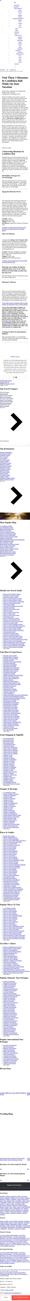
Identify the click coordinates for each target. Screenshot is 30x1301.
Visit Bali (7, 322)
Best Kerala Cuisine (8, 741)
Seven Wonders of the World (7, 545)
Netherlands (17, 1208)
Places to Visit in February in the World (13, 601)
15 (26, 1269)
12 (19, 1269)
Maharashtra (13, 1224)
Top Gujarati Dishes (8, 738)
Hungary (26, 1208)
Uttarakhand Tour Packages (10, 989)
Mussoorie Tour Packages (10, 1013)
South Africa (24, 1202)
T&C (8, 1274)
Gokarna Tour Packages (9, 1022)
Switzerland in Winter (9, 877)
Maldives (13, 1198)
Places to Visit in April (9, 613)
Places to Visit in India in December (12, 638)
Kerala (20, 10)
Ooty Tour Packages (8, 1019)
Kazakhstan (4, 1202)
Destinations (16, 6)
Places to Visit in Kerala (9, 909)
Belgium (19, 1213)
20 (7, 1271)
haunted (20, 47)
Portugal (9, 1205)
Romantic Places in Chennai (10, 657)
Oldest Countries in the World (11, 899)
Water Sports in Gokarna (9, 689)
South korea (19, 1210)
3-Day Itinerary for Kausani (10, 963)
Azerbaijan (13, 1213)
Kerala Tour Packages (9, 981)
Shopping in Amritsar (9, 761)
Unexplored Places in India (10, 896)
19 (5, 1271)
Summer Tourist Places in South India (13, 889)
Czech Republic (26, 1207)
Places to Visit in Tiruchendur (11, 827)
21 (9, 1271)
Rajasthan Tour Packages (10, 993)
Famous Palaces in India (6, 550)
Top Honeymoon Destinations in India (13, 696)
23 (14, 1271)
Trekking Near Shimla (9, 674)
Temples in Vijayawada (9, 806)
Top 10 (20, 57)
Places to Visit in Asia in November (12, 932)
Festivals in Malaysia (8, 822)
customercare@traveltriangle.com (12, 1293)
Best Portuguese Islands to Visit (11, 683)
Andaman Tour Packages (10, 990)
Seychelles (19, 1201)
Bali (20, 21)
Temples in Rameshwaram (10, 813)
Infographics (20, 48)
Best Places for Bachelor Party (11, 699)
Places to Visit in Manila (9, 869)
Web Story (17, 63)
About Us (2, 1272)
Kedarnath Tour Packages (10, 1014)
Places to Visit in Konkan (10, 854)
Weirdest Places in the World (10, 711)
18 (3, 1271)
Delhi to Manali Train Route (10, 723)
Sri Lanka (20, 23)
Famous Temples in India (6, 547)
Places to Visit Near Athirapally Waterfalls (14, 864)
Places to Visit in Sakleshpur (10, 858)
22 (12, 1271)
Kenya (11, 1208)
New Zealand (7, 1201)
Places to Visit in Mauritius (10, 918)
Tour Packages (4, 394)
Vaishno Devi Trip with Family (11, 824)
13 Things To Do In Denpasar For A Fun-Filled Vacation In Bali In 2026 (14, 261)
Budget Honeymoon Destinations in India (14, 698)
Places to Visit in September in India (12, 624)
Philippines (8, 1210)
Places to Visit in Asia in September (12, 627)
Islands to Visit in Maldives (10, 950)
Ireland (2, 1207)
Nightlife (20, 38)
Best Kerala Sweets (8, 743)
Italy (23, 1204)
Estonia (6, 1208)
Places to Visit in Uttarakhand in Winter (13, 860)
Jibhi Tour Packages (8, 1001)
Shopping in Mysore (8, 764)
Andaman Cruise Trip (9, 692)
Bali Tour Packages (8, 1047)
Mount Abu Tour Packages (10, 1002)
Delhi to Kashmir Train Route (11, 725)
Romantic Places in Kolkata (10, 658)
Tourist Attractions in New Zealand (12, 890)
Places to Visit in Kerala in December (13, 647)
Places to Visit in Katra (9, 855)
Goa (20, 13)
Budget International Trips (7, 529)
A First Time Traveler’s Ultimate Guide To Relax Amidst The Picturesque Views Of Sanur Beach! (15, 303)
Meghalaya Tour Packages (10, 1033)
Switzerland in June (8, 617)
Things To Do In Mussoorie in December (14, 645)
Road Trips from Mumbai (10, 664)
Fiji (22, 1208)
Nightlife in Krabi (8, 779)
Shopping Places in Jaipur (10, 771)
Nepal (19, 1196)
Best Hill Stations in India (7, 541)
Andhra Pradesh (4, 1222)
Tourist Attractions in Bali (10, 956)
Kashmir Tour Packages (9, 984)
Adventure (20, 37)
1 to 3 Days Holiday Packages (14, 1243)
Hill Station (20, 52)
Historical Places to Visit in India (11, 948)
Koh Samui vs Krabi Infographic (12, 713)
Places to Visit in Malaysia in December (13, 644)
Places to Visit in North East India (12, 934)
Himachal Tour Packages (9, 983)
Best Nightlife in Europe (9, 782)
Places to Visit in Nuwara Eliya (11, 867)
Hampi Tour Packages (9, 1008)
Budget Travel (20, 40)
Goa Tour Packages (8, 992)
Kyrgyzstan (3, 1205)
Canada (19, 1199)
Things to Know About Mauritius (12, 722)
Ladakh (6, 1221)
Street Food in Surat (8, 746)
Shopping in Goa (7, 755)
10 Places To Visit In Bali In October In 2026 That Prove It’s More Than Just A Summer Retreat (14, 229)
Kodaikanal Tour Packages (10, 1020)
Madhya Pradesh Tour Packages (11, 995)
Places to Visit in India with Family (12, 842)
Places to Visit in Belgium (10, 872)
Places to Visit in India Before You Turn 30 (14, 840)
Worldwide (18, 50)
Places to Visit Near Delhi (10, 843)
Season (16, 28)
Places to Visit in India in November (12, 928)
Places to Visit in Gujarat (9, 846)
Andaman (20, 16)
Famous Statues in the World (10, 710)
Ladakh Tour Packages (9, 986)
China (14, 1207)
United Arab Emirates (16, 1211)
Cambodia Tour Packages (10, 1057)
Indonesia (2, 1199)
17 (0, 1271)
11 (17, 1269)
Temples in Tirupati (8, 801)
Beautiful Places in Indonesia (11, 895)
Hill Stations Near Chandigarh (11, 667)
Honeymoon (16, 5)
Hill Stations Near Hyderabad (11, 669)
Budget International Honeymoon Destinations (12, 539)
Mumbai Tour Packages (9, 1030)
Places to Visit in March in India (11, 603)
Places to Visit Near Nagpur (10, 861)
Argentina (18, 1202)
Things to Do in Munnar (9, 962)
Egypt (18, 1198)
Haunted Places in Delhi (9, 701)
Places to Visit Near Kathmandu (11, 866)
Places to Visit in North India (7, 535)
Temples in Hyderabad (9, 798)
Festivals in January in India (10, 597)
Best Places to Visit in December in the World (15, 639)
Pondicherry (4, 1228)
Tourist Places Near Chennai (10, 883)
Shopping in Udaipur (8, 758)
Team (14, 1272)
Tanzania (6, 1211)
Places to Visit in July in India (11, 618)
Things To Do (18, 35)
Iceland (2, 1210)
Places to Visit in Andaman (10, 914)
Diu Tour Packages (8, 1027)
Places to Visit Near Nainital (10, 863)
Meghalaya (11, 1228)
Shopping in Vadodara (9, 768)
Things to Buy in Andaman (10, 753)
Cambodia (13, 1199)
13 (21, 1269)
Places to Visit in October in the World (13, 630)
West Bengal (11, 1227)
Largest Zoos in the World (7, 555)
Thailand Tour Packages (9, 1062)
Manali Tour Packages (9, 998)
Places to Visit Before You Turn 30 (12, 947)
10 (15, 1269)
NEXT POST (4, 382)
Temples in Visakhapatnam (10, 803)
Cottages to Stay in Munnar (10, 959)
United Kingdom (22, 1205)
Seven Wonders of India (6, 542)
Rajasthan (20, 15)
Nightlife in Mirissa (8, 781)
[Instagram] (14, 377)
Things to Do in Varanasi (9, 720)
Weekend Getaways (20, 53)
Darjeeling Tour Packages (10, 1025)
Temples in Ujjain (8, 800)
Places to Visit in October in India (12, 629)
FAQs (19, 1274)
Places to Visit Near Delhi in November (13, 931)
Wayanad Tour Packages (9, 1007)
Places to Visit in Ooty (9, 923)
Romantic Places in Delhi (10, 655)
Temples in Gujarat (8, 807)
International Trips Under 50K (11, 968)
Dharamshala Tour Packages (10, 1017)
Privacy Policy (14, 1274)
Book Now (3, 519)
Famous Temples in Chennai (10, 794)
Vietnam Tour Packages (9, 1063)
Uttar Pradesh (26, 1225)
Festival (20, 42)
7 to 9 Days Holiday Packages (18, 1244)
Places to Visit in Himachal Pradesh (12, 915)
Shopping (20, 43)
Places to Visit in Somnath (10, 857)
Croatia (7, 1207)
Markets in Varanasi (8, 773)
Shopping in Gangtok (9, 762)
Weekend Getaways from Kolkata (12, 661)
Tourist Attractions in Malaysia (11, 892)
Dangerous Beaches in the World (12, 684)
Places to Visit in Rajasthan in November (14, 937)
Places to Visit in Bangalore (10, 851)
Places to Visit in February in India (12, 600)
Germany (2, 1204)
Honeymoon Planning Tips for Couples (13, 966)
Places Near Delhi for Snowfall (11, 845)
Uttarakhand (4, 1227)
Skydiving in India (8, 687)
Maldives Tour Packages (9, 1048)
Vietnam (2, 1213)
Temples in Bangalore (9, 804)
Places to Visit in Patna (9, 849)
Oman (2, 1211)
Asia (20, 25)
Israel (28, 1201)
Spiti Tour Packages (8, 987)
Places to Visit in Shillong (10, 925)
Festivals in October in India (10, 633)
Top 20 (20, 60)
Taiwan (19, 1207)
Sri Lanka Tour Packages (10, 1045)
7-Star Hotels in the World (10, 708)
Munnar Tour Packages (9, 1005)
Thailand (20, 20)
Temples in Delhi (7, 797)
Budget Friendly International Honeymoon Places (16, 971)
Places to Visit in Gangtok (10, 917)
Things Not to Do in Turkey (10, 719)
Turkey (24, 1201)
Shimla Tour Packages (9, 1011)
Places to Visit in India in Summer (12, 951)
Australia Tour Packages (9, 1056)
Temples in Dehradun (9, 810)
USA (13, 1201)
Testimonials (3, 1274)
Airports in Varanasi (8, 726)
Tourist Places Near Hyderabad (11, 884)
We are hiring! (9, 1272)
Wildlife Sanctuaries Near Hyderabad (13, 675)
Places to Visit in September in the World (14, 626)
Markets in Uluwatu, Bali (10, 774)
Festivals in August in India (10, 623)
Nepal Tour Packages (9, 1054)
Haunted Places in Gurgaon (10, 707)
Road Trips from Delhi (9, 663)
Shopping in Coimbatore (9, 767)
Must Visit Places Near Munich (11, 880)
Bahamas (15, 1205)
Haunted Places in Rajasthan (10, 704)
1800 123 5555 (9, 1290)
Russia (10, 1202)
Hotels (16, 30)
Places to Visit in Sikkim (9, 912)
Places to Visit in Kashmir (10, 911)
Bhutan (8, 1199)
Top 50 (20, 62)
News (20, 55)
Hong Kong (25, 1199)
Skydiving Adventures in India (8, 533)
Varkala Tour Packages (9, 999)
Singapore (8, 1196)
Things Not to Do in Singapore (11, 717)
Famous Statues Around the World (9, 548)
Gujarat (15, 1222)
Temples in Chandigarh (9, 812)
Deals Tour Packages (5, 397)
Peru (10, 1207)
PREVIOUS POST (6, 380)
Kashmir (21, 1221)
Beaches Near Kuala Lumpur (11, 677)
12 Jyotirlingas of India (6, 526)
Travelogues (16, 32)
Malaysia (14, 1196)
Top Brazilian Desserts (9, 744)
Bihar (11, 1222)
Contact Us (24, 1274)
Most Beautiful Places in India (8, 553)
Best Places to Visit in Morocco (11, 893)
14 (23, 1269)
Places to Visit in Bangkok (10, 870)
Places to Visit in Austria (9, 874)
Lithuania (25, 1210)
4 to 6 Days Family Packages (21, 1240)
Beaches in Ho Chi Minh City (11, 678)
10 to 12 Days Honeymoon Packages (16, 1238)
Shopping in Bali (7, 756)
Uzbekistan (25, 1211)
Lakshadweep (26, 1227)
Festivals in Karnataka (9, 821)
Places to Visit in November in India (12, 636)
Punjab (13, 1225)
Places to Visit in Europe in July (11, 620)
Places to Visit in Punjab (9, 848)
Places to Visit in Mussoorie (10, 922)
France (12, 1204)
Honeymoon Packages (6, 403)
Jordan (13, 1210)
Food (20, 45)
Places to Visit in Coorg (9, 920)
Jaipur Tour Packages (9, 1031)
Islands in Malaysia (8, 680)
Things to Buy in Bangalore (10, 750)
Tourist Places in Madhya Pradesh (12, 887)
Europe (20, 26)
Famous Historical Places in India (9, 536)
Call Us (6, 1297)
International (8, 452)
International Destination (18, 18)
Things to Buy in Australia (10, 752)
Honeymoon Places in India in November (14, 935)
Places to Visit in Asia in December (12, 641)
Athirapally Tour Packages (10, 996)
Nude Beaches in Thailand (10, 690)
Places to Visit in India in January (12, 594)
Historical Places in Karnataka (11, 816)
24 (16, 1271)
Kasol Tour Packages (8, 1010)
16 (28, 1269)
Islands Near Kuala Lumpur (10, 681)
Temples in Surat (7, 809)
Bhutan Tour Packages (9, 1051)
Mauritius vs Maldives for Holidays (12, 960)
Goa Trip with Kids (8, 729)
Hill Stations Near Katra (9, 672)
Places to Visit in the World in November (14, 938)
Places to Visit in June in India (11, 615)
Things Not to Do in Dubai (10, 714)
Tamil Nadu (19, 1225)
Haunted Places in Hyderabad (11, 702)
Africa (22, 1198)
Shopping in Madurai (8, 765)
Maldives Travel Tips (8, 954)
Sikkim (23, 1228)
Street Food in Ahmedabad (10, 747)
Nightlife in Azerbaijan (9, 777)
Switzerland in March (9, 604)
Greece (8, 1204)
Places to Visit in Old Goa (10, 852)
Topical (16, 33)
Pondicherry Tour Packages (10, 1023)
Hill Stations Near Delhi (9, 666)
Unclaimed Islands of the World (11, 898)
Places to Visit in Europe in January (12, 598)
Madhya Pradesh (5, 1224)
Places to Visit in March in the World (13, 606)
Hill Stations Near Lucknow (10, 670)
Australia (27, 1198)
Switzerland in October (9, 632)
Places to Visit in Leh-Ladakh (11, 929)
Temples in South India (6, 538)
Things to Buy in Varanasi (10, 749)
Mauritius (7, 1198)
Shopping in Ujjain (8, 770)
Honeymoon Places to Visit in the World (13, 969)
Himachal (20, 11)
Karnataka (27, 1222)
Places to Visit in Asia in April (11, 612)
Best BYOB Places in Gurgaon (11, 784)
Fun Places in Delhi (8, 660)
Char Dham (19, 1227)
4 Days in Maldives (8, 693)
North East (18, 1228)
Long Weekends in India (6, 527)
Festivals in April (7, 610)
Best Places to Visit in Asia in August (13, 621)
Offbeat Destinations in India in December (14, 642)
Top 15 (20, 58)
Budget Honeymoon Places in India (9, 544)
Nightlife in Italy (7, 776)
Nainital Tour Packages (9, 1016)
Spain (2, 1208)
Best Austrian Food (8, 740)
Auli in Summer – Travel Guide (11, 965)
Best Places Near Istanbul (10, 878)
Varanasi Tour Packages (9, 1028)
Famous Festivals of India (10, 819)
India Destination (17, 8)
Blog (15, 2)
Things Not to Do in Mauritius (11, 716)
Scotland (2, 1214)
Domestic (2, 452)
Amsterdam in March (8, 607)
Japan (1, 1201)
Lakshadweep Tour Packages (11, 1034)
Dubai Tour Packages (9, 1050)
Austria (7, 1213)
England (24, 1213)
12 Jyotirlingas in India (9, 792)
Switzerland (18, 1204)
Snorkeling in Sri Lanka (9, 686)
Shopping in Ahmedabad (9, 759)
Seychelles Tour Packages (10, 1060)
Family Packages (4, 406)
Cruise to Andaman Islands (7, 532)
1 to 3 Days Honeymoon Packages (9, 1235)
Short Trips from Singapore (10, 728)
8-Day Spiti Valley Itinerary (10, 957)
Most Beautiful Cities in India (8, 552)
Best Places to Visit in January (11, 595)
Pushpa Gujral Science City (10, 826)
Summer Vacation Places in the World (13, 972)
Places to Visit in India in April (11, 609)
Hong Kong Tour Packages (10, 1053)
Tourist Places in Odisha (9, 886)
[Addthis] (16, 377)
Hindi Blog (22, 1272)
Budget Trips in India (5, 530)
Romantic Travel (10, 383)
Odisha (8, 1225)
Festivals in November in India (11, 635)
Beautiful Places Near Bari (10, 881)
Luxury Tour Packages (6, 400)
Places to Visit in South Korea (11, 875)
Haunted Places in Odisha (10, 705)
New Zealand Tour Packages (11, 1059)
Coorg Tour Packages (9, 1004)
